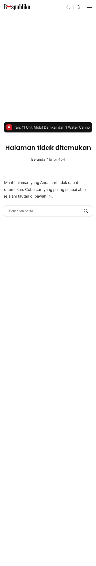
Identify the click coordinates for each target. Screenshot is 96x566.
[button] (68, 7)
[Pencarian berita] (85, 211)
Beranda (38, 159)
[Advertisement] (48, 68)
